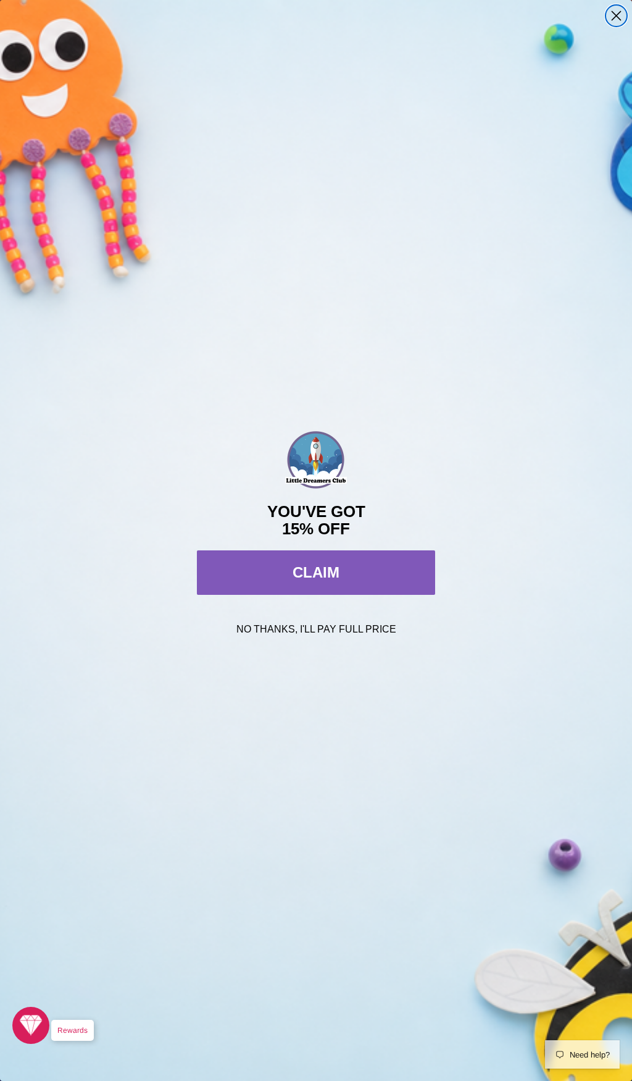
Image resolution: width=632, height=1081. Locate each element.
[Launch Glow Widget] (30, 1025)
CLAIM (316, 572)
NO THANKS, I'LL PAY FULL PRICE (316, 629)
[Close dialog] (616, 16)
